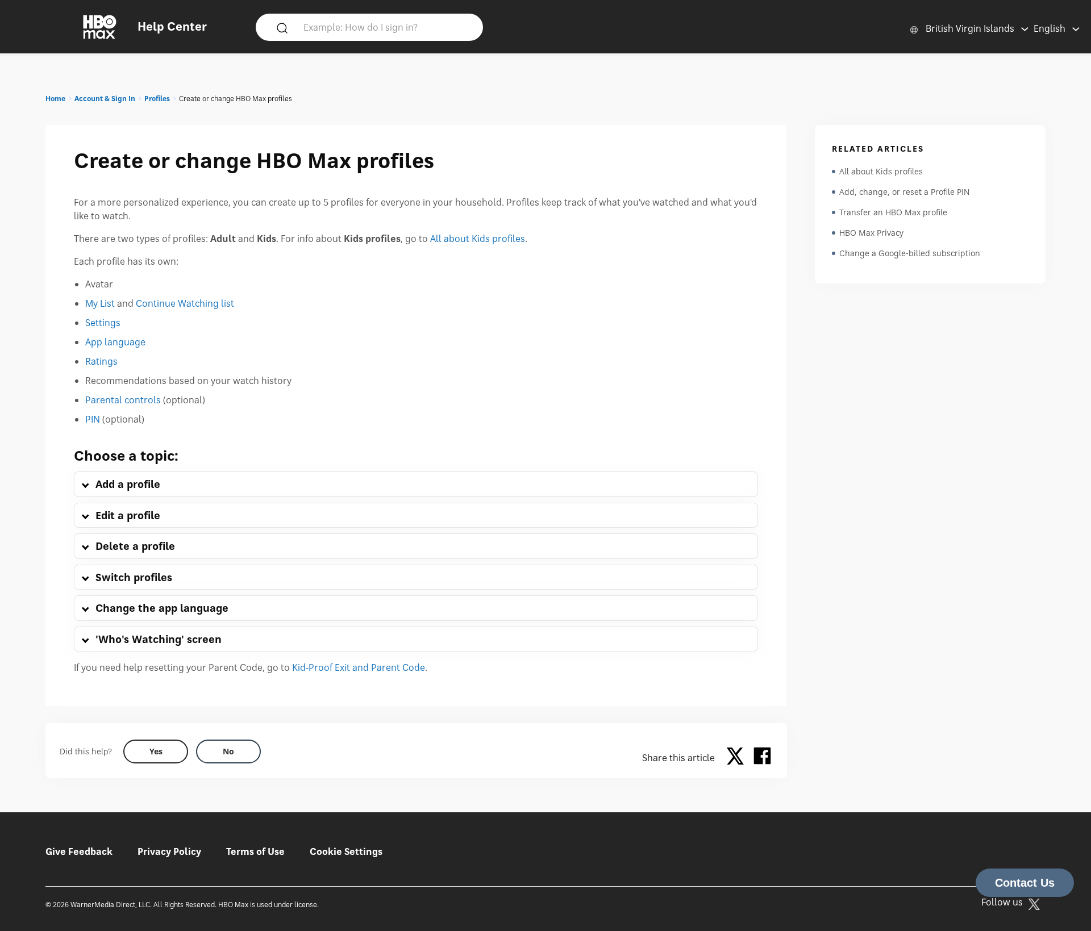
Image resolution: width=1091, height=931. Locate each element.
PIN (92, 419)
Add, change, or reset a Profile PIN (904, 191)
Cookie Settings (346, 851)
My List (100, 303)
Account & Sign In (104, 98)
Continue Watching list (185, 303)
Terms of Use (255, 851)
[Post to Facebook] (762, 758)
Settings (102, 322)
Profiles (157, 98)
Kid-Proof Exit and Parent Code (358, 667)
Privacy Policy (169, 851)
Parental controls (123, 400)
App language (115, 342)
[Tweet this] (738, 758)
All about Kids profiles (477, 238)
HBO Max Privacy (871, 232)
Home (55, 98)
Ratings (101, 361)
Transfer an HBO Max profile (893, 212)
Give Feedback (79, 851)
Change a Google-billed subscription (909, 253)
